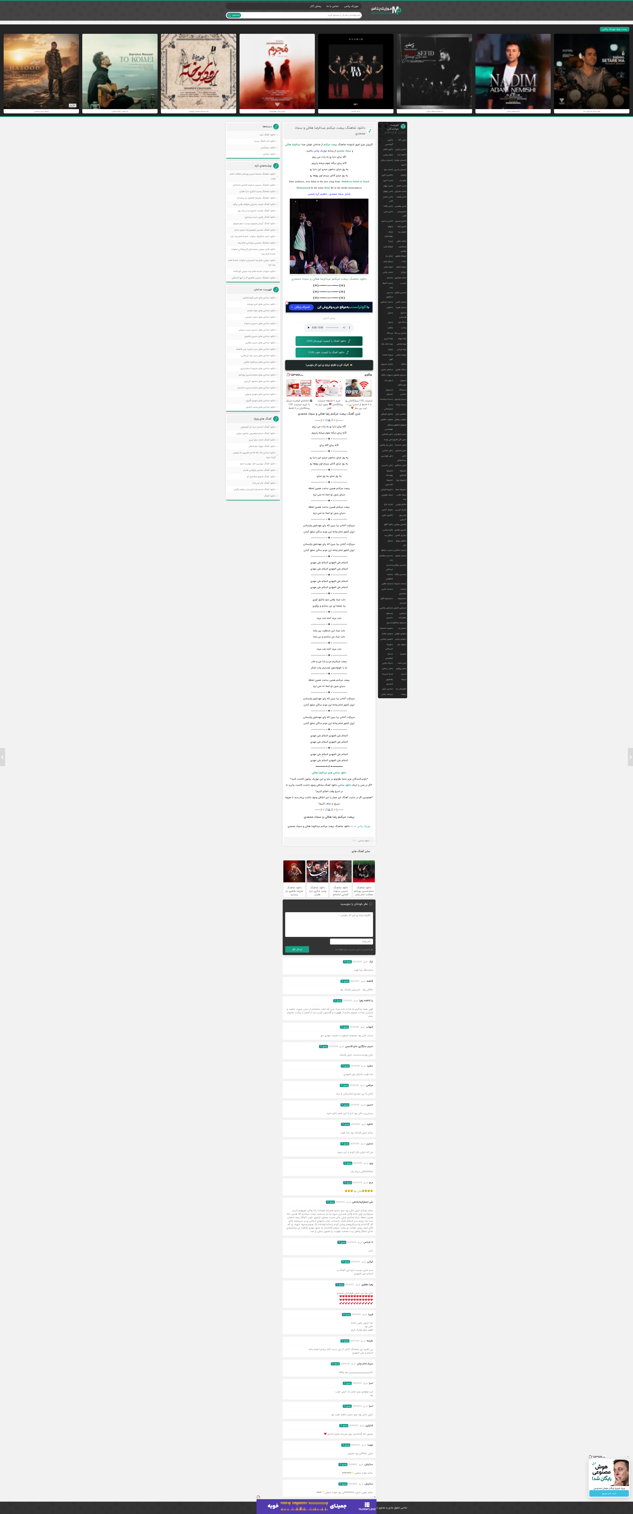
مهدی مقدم (387, 633)
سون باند (388, 380)
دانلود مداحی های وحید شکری (260, 407)
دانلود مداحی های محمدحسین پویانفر (257, 374)
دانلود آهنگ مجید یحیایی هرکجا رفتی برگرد (254, 204)
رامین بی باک (399, 333)
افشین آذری (387, 175)
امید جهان (387, 186)
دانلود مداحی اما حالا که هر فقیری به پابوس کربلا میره (254, 455)
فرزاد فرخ (388, 504)
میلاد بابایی (387, 663)
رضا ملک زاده (386, 344)
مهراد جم (401, 644)
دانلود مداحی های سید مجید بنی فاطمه (255, 349)
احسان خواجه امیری (400, 162)
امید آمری (387, 180)
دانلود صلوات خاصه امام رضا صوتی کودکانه (254, 271)
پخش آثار (315, 6)
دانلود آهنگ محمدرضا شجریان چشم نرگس (254, 489)
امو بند (402, 180)
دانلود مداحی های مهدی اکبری (260, 400)
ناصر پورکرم (400, 668)
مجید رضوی (400, 555)
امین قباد (401, 226)
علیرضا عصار (400, 489)
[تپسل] (286, 303)
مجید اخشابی (399, 550)
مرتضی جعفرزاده (402, 615)
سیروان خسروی (389, 392)
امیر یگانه (388, 206)
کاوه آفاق (388, 524)
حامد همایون (400, 277)
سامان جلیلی (386, 369)
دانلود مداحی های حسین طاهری (259, 336)
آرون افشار (387, 149)
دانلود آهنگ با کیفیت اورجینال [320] (326, 341)
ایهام (390, 226)
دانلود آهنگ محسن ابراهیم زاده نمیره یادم (255, 230)
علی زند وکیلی (386, 445)
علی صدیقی (400, 450)
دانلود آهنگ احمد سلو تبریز (262, 439)
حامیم (389, 277)
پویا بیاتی (388, 267)
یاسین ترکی (387, 689)
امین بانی (388, 211)
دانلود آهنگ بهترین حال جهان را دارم (257, 463)
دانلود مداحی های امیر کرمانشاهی (259, 297)
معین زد (401, 628)
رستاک (389, 333)
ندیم (403, 674)
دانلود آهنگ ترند (267, 134)
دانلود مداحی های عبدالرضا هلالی (329, 773)
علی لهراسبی (386, 456)
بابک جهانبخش (389, 234)
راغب (403, 327)
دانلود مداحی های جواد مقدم (261, 310)
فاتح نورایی (400, 504)
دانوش (389, 307)
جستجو (236, 15)
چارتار (403, 272)
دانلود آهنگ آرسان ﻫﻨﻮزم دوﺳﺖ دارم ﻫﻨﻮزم (254, 223)
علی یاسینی (387, 465)
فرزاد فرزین (400, 510)
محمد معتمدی (402, 591)
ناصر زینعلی (387, 668)
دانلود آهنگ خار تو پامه (264, 483)
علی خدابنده (400, 445)
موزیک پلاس (386, 10)
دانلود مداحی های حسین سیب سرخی (257, 329)
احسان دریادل (386, 160)
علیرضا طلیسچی (389, 482)
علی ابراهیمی (399, 434)
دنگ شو (401, 322)
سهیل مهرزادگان (402, 382)
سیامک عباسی (402, 392)
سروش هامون (399, 375)
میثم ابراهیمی (389, 656)
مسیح (389, 622)
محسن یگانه (400, 574)
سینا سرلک (400, 404)
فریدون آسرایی (402, 517)
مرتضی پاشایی (386, 608)
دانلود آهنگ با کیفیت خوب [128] (326, 352)
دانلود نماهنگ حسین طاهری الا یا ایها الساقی (253, 277)
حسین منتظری (389, 294)
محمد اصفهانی (389, 576)
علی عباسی (387, 450)
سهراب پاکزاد (386, 375)
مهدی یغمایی (386, 639)
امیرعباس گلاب (401, 213)
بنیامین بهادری (402, 248)
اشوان (403, 175)
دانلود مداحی (344, 785)
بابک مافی (401, 241)
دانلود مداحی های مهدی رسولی (260, 394)
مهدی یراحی (400, 639)
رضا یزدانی (401, 349)
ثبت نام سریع (609, 1493)
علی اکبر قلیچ (399, 439)
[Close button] (375, 1497)
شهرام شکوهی (399, 425)
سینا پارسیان (399, 399)
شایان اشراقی (386, 414)
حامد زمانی (387, 272)
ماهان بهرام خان (401, 543)
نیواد (403, 679)
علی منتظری (400, 465)
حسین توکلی (399, 292)
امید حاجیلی (400, 191)
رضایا (390, 349)
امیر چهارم (387, 191)
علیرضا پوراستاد (389, 472)
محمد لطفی (387, 583)
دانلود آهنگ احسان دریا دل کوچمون (258, 427)
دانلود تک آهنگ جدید (264, 141)
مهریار (402, 654)
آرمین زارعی (400, 149)
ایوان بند (401, 232)
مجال (390, 541)
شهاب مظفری (386, 419)
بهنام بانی (388, 246)
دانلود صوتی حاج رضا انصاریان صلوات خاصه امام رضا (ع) (251, 263)
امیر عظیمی (400, 206)
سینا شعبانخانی (388, 406)
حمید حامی (400, 302)
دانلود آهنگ (269, 495)
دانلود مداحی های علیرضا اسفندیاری (258, 368)
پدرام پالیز (387, 261)
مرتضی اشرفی (399, 608)
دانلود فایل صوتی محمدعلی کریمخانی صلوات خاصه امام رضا (253, 251)
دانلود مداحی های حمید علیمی (260, 317)
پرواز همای (400, 267)
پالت (403, 261)
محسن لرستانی (389, 567)
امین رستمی (386, 221)
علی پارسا (388, 439)
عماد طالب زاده (401, 497)
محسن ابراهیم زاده (386, 557)
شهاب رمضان (400, 419)
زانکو (403, 364)
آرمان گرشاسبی (389, 142)
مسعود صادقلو (399, 622)
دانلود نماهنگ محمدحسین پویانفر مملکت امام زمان (252, 176)
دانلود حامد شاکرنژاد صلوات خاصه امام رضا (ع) (253, 236)
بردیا (390, 241)
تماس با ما (333, 6)
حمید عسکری (386, 302)
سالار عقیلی (400, 369)
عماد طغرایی (386, 495)
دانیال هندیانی (402, 315)
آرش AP (401, 140)
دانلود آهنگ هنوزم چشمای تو (261, 476)
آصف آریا (401, 154)
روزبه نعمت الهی (387, 357)
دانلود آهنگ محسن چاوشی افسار (259, 470)
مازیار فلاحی (400, 535)
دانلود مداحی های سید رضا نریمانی (258, 355)
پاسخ (348, 961)
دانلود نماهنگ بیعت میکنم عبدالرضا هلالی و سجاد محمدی (330, 131)
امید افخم (401, 186)
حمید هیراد (400, 307)
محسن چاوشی (399, 565)
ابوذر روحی (387, 154)
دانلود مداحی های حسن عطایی (260, 342)
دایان (390, 313)
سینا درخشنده (386, 399)
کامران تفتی (387, 515)
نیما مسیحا (387, 674)
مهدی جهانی (400, 633)
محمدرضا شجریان (402, 600)
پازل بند (388, 256)
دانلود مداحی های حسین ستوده (259, 323)
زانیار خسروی (386, 364)
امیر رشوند (400, 196)
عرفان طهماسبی (389, 427)
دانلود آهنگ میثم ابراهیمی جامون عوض (255, 433)
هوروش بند (400, 689)
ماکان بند (388, 535)
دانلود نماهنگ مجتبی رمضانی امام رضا (256, 242)
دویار (390, 322)
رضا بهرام (401, 338)
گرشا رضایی (387, 530)
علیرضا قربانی (386, 489)
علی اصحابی (387, 434)
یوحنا (403, 694)
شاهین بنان (400, 414)
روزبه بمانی (400, 355)
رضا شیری (388, 338)
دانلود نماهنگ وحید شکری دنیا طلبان (257, 191)
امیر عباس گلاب (388, 198)
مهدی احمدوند (386, 628)
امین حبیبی (400, 221)
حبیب (402, 283)
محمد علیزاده (399, 583)
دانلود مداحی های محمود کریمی (259, 381)
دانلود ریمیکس (267, 147)
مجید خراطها (386, 550)
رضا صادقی (401, 344)
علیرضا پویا (400, 480)
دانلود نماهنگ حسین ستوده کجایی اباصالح (254, 185)
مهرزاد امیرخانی (389, 646)
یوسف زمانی (386, 694)
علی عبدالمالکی (401, 458)
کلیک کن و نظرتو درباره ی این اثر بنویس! (327, 365)
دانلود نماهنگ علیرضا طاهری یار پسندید (256, 197)
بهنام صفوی (400, 256)
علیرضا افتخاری (403, 472)
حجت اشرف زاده (387, 285)
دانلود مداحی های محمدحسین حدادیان (256, 387)
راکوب (389, 327)
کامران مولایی (399, 524)
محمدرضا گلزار (386, 598)
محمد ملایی (386, 589)
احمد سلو (388, 169)
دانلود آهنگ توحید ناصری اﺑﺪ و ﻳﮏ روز (256, 210)
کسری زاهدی (400, 530)
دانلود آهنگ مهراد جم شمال (262, 446)
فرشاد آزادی (387, 510)
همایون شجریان (389, 681)
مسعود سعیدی (389, 615)
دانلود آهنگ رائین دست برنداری (260, 217)
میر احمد (401, 663)
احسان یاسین (399, 169)
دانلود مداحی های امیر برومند (261, 304)
